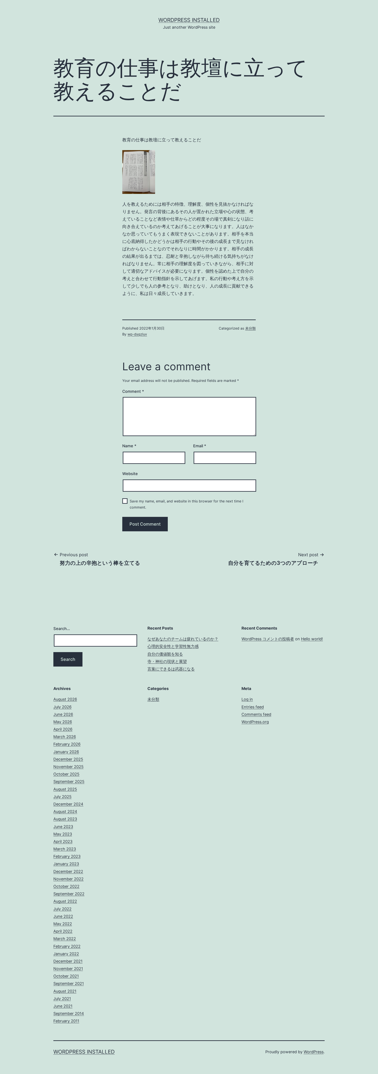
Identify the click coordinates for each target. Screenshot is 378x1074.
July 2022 (62, 909)
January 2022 (66, 953)
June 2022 (63, 916)
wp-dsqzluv (137, 334)
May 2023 (62, 834)
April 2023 (62, 841)
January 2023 (66, 864)
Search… (61, 628)
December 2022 (68, 871)
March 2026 (64, 736)
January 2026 (66, 751)
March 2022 (64, 938)
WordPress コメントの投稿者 (268, 639)
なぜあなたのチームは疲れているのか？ (182, 639)
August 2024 (65, 811)
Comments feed (256, 714)
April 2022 (62, 931)
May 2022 (62, 923)
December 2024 (68, 804)
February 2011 (66, 1021)
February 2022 (66, 946)
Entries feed (253, 707)
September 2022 (68, 893)
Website (130, 473)
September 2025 (68, 781)
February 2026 (66, 744)
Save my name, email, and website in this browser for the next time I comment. (186, 504)
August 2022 (65, 901)
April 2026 (62, 729)
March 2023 (64, 849)
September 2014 (68, 1013)
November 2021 (68, 968)
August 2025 (65, 789)
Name (129, 446)
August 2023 (65, 819)
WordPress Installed (189, 20)
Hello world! (312, 639)
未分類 (250, 328)
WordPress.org (255, 722)
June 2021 (62, 1006)
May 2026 (62, 722)
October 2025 (66, 774)
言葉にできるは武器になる (171, 669)
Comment (133, 391)
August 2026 (65, 699)
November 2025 (68, 766)
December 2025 (68, 759)
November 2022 (68, 879)
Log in (247, 699)
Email (199, 446)
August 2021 (64, 991)
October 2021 (66, 976)
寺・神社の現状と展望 (167, 661)
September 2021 (68, 983)
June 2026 (63, 714)
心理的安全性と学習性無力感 (173, 646)
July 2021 (62, 998)
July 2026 (62, 707)
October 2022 (66, 886)
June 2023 (63, 826)
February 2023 (66, 856)
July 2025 (62, 796)
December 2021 (67, 961)
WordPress (314, 1051)
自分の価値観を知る (165, 654)
